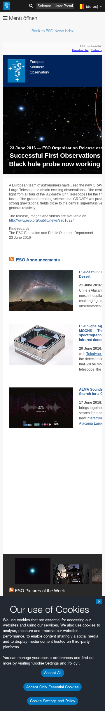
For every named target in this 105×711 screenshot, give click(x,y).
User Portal (64, 5)
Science (44, 5)
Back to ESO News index (53, 30)
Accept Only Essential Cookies (52, 687)
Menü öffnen (22, 18)
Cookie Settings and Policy (52, 701)
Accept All (52, 672)
